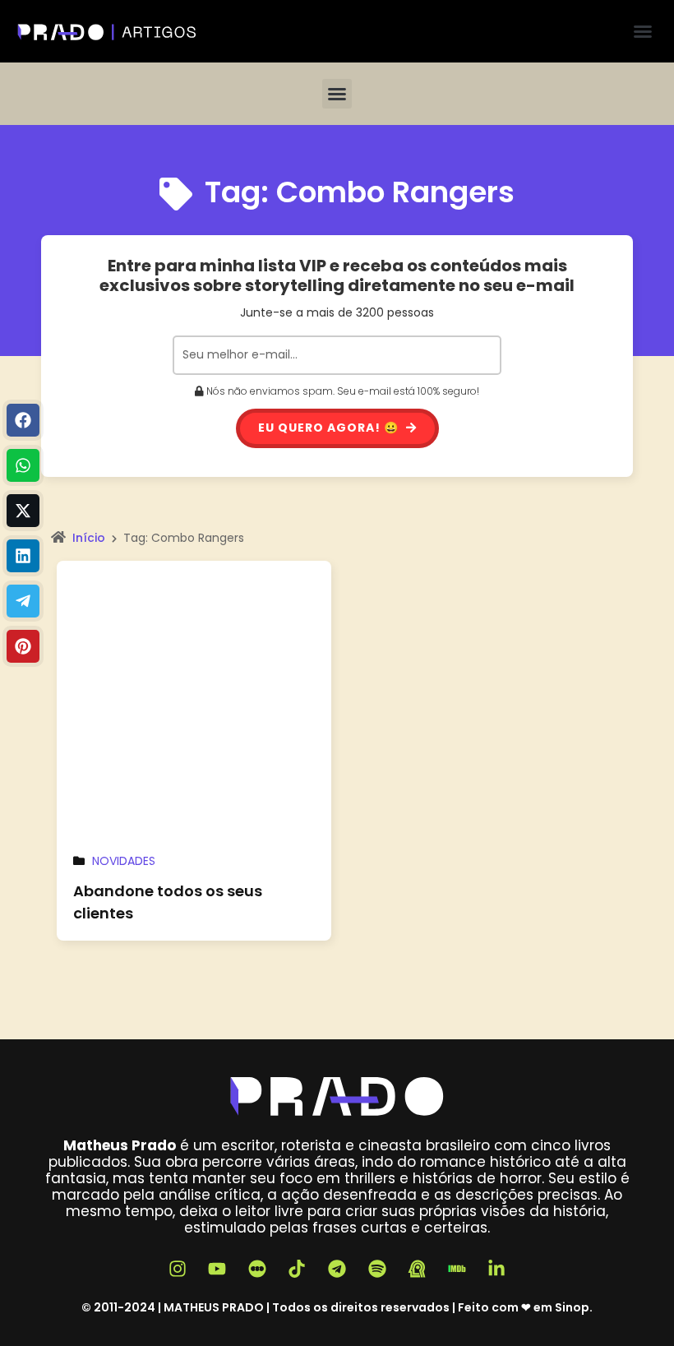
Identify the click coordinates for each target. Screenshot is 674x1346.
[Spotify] (377, 1268)
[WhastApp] (23, 465)
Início (88, 538)
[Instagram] (177, 1268)
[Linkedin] (23, 555)
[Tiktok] (297, 1268)
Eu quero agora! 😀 (330, 427)
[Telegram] (23, 601)
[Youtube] (217, 1268)
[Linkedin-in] (497, 1268)
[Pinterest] (23, 646)
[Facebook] (23, 420)
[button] (643, 31)
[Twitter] (23, 510)
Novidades (123, 861)
